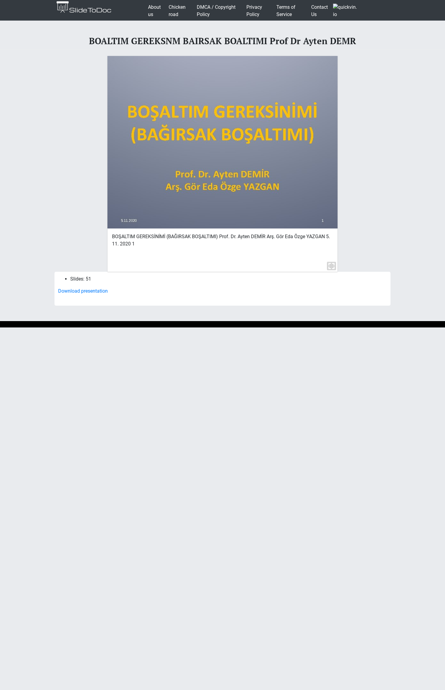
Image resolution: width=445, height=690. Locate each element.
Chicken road (177, 10)
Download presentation (83, 291)
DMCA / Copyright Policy (216, 10)
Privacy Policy (254, 10)
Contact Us (319, 10)
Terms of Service (285, 10)
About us (154, 10)
